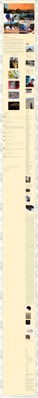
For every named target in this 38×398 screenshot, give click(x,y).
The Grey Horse (27, 161)
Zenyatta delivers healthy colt (27, 304)
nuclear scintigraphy (33, 266)
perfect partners (27, 273)
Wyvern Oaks (27, 132)
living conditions (27, 258)
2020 (26, 349)
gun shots (27, 246)
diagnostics (29, 233)
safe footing (32, 281)
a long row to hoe (28, 216)
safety (33, 281)
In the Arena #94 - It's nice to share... (29, 360)
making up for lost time (27, 260)
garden (33, 243)
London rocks (31, 258)
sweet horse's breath (27, 136)
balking (26, 219)
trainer (28, 295)
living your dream (29, 258)
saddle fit (32, 280)
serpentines (28, 284)
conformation (29, 230)
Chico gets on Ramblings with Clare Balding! (29, 125)
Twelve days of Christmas (32, 297)
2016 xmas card (32, 215)
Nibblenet (27, 113)
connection (31, 230)
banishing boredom (28, 219)
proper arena (31, 276)
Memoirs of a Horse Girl (28, 151)
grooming (26, 245)
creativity (28, 232)
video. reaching (30, 299)
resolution (26, 278)
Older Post (23, 169)
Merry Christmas (32, 261)
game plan (31, 243)
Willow (28, 301)
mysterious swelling (31, 264)
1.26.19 (31, 214)
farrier (32, 239)
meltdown (28, 261)
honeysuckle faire (27, 152)
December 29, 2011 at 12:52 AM (8, 116)
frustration (33, 242)
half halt (29, 246)
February (27, 369)
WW (33, 302)
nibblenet (33, 265)
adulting (27, 217)
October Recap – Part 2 (27, 131)
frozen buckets (31, 242)
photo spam (33, 273)
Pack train (27, 120)
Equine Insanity (27, 146)
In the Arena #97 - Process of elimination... (30, 357)
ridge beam (33, 279)
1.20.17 (28, 214)
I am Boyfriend (27, 147)
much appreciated (28, 263)
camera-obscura (27, 122)
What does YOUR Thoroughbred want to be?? (29, 168)
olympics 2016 (28, 267)
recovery (33, 277)
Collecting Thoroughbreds (28, 142)
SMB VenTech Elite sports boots (15, 42)
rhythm (28, 279)
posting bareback (28, 275)
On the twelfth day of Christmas (31, 270)
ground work (33, 245)
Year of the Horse (32, 303)
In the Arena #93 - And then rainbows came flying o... (30, 361)
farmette (30, 239)
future (30, 243)
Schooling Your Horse (28, 170)
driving (29, 235)
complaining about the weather (30, 229)
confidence (26, 230)
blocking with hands (31, 222)
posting (26, 275)
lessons (29, 257)
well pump (31, 300)
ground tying (31, 245)
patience (33, 272)
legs (26, 257)
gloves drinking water (28, 244)
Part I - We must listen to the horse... (28, 55)
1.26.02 (30, 214)
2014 (26, 353)
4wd (26, 216)
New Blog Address (27, 140)
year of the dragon (29, 303)
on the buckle (30, 267)
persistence (28, 273)
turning (28, 297)
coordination (33, 231)
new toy (32, 265)
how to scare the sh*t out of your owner (31, 252)
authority (33, 218)
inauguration (27, 253)
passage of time (29, 272)
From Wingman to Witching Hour (29, 166)
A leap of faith (27, 150)
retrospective (26, 279)
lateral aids (31, 256)
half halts (31, 246)
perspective (30, 273)
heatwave (31, 248)
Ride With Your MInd (30, 279)
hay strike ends (28, 248)
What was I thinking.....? (28, 156)
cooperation (31, 231)
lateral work (32, 256)
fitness (31, 240)
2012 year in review (27, 215)
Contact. (27, 117)
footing (29, 241)
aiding (30, 217)
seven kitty (31, 284)
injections (31, 253)
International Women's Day (32, 254)
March (27, 368)
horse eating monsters (30, 250)
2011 (26, 355)
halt (32, 246)
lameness (27, 256)
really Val (32, 277)
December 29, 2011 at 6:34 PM (12, 140)
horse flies (32, 250)
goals (30, 244)
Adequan (26, 217)
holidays (28, 249)
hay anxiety (31, 247)
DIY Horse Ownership (28, 131)
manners (29, 260)
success (33, 288)
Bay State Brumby (27, 160)
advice (29, 217)
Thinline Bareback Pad (28, 111)
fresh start (27, 242)
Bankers (30, 219)
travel (29, 296)
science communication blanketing (32, 282)
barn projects (33, 220)
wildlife (27, 301)
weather (27, 300)
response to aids (33, 278)
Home (3, 35)
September (27, 364)
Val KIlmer (33, 298)
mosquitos (29, 262)
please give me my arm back (29, 274)
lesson (27, 257)
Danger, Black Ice (27, 144)
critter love (30, 232)
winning (31, 301)
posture (31, 275)
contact (33, 230)
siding (28, 285)
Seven (29, 284)
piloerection (26, 274)
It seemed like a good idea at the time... (29, 165)
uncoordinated (30, 298)
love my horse (27, 259)
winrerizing (33, 301)
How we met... (6, 35)
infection (29, 253)
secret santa (31, 283)
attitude (5, 113)
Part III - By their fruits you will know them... (29, 56)
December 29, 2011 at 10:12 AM (8, 125)
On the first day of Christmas (30, 268)
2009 (26, 371)
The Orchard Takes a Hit (28, 126)
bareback (32, 219)
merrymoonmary (20, 394)
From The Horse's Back (28, 123)
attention (27, 218)
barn (29, 220)
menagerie (30, 261)
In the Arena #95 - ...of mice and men (29, 359)
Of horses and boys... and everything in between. (29, 173)
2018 (26, 350)
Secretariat (33, 283)
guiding (26, 246)
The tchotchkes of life (27, 155)
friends (29, 242)
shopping (27, 285)
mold (26, 262)
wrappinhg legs (30, 302)
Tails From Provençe (28, 128)
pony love (33, 274)
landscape (29, 256)
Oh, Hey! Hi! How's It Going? (28, 169)
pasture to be (31, 272)
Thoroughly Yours (27, 171)
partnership (26, 272)
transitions (27, 296)
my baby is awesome (32, 263)
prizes (28, 276)
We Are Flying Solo (27, 127)
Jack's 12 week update (27, 121)
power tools (33, 275)
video (28, 299)
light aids (33, 257)
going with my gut (33, 244)
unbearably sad (28, 298)
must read (30, 263)
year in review (27, 303)
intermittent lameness (29, 254)
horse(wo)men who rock (27, 251)
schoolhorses (28, 282)
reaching (26, 277)
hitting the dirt (26, 249)
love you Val (30, 259)
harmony (26, 247)
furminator (28, 243)
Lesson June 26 (27, 139)
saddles (29, 281)
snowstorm (28, 286)
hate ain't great (28, 247)
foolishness (27, 241)
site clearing (30, 285)
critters (31, 232)
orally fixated (29, 271)
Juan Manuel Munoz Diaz (28, 255)
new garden (28, 265)
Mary (5, 116)
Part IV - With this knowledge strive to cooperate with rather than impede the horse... (30, 57)
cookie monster (28, 231)
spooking (26, 287)
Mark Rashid (33, 260)
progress (29, 276)
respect (30, 278)
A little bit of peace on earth (28, 130)
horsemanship (30, 251)
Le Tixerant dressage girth (28, 112)
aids (31, 217)
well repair (33, 300)
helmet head (33, 248)
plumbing (32, 274)
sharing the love (33, 284)
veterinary (26, 299)
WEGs (29, 300)
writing (32, 302)
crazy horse (26, 232)
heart (29, 248)
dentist (26, 233)
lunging (31, 259)
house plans (27, 252)
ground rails (28, 245)
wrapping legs (28, 302)
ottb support (31, 271)
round (30, 280)
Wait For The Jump (27, 137)
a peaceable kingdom (31, 216)
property (33, 276)
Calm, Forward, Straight (7, 140)
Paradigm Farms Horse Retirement (29, 118)
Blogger (23, 394)
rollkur (27, 280)
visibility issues (33, 299)
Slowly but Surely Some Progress (28, 154)
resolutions (28, 278)
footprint (31, 241)
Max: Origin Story (27, 116)
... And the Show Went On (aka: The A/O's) (29, 135)
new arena (26, 265)
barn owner (31, 220)
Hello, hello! (27, 164)
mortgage (27, 262)
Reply (5, 119)
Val (5, 125)
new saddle (30, 265)
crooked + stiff (33, 232)
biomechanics (29, 221)
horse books (27, 250)
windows (30, 301)
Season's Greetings (28, 283)
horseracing (31, 251)
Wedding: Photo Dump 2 (28, 159)
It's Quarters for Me (27, 157)
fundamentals (27, 243)
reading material (30, 277)
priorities (26, 276)
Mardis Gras (31, 260)
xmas (7, 113)
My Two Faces (27, 149)
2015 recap (29, 215)
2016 (30, 215)
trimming (32, 296)
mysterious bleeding (28, 264)
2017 (26, 351)
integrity (26, 254)
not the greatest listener (30, 266)
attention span (30, 218)
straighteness (28, 288)
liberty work (31, 257)
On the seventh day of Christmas (31, 269)
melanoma (26, 261)
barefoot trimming (27, 220)
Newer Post (5, 169)
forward (6, 113)
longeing (33, 258)
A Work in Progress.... (28, 141)
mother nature (32, 262)
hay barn (33, 247)
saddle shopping (28, 281)
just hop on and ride (33, 255)
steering (32, 287)
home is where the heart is (32, 249)
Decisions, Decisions (27, 145)
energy (27, 236)
